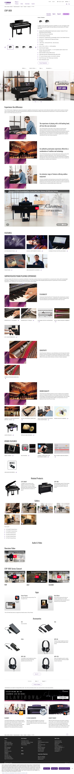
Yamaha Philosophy (58, 746)
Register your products (41, 757)
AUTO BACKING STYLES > (9, 251)
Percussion (6, 749)
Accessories (48, 68)
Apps (41, 68)
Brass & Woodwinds (7, 747)
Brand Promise (57, 743)
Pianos (16, 1)
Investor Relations (57, 749)
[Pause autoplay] (41, 102)
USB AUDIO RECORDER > (9, 472)
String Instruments (7, 748)
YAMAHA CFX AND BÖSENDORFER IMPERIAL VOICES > (11, 419)
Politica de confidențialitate (9, 772)
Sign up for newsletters (41, 756)
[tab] (33, 101)
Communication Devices (8, 757)
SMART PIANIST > (8, 455)
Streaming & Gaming (7, 756)
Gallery (23, 68)
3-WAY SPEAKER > (8, 435)
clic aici (36, 770)
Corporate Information (58, 740)
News (22, 747)
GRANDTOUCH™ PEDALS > (27, 320)
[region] (37, 768)
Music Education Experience (25, 743)
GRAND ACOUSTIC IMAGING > (60, 418)
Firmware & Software (41, 748)
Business (66, 1)
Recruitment (56, 744)
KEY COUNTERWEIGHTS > (10, 337)
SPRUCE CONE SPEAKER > (27, 435)
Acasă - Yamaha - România (8, 6)
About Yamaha (57, 738)
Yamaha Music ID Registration (43, 754)
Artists (22, 3)
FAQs (39, 743)
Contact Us (39, 740)
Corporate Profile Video (58, 742)
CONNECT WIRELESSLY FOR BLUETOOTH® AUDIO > (44, 456)
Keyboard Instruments (7, 742)
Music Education (23, 738)
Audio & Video (32, 68)
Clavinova (28, 6)
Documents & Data (41, 749)
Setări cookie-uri (46, 768)
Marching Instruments (7, 751)
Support (53, 1)
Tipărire (3, 772)
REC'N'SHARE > (24, 455)
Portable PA (6, 753)
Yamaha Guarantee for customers (43, 742)
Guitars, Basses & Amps (8, 744)
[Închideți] (72, 768)
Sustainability (57, 751)
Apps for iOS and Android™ (8, 758)
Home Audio (6, 754)
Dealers (50, 1)
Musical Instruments (17, 6)
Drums (5, 746)
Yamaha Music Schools (25, 740)
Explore (33, 3)
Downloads (27, 3)
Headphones (6, 752)
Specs (54, 14)
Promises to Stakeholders (59, 747)
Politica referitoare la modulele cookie (21, 772)
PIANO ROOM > (7, 270)
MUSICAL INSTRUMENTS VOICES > (34, 251)
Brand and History (57, 748)
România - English (61, 1)
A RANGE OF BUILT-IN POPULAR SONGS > (57, 251)
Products (16, 3)
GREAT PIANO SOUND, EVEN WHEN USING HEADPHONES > (45, 419)
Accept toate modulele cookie (64, 768)
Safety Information (41, 751)
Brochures (39, 746)
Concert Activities (24, 744)
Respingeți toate (54, 768)
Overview (48, 14)
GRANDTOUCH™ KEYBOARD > (10, 320)
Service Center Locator (41, 744)
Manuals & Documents (41, 747)
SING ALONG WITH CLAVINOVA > (33, 270)
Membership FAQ (40, 759)
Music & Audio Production (8, 743)
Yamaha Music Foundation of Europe (27, 742)
